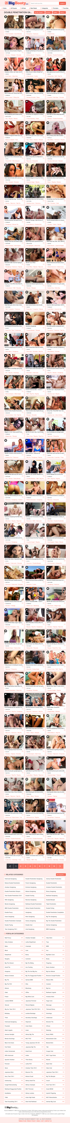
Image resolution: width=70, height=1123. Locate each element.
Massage (55, 1005)
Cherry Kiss (51, 457)
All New (23, 8)
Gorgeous (14, 971)
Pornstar (62, 97)
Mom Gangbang (30, 916)
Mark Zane (38, 753)
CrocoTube (51, 201)
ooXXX (28, 264)
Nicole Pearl (51, 817)
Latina (36, 76)
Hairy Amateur (14, 942)
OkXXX (7, 74)
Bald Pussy (14, 938)
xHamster (8, 603)
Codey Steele (36, 669)
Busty (35, 954)
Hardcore (36, 33)
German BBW (35, 979)
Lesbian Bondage (35, 1013)
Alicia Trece (30, 436)
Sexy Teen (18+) (14, 1076)
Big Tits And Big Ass (35, 971)
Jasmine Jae (51, 415)
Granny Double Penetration (53, 878)
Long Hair (11, 309)
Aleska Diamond (52, 266)
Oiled (14, 992)
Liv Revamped (30, 753)
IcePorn (50, 116)
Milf (56, 76)
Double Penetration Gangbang (34, 878)
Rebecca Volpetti (10, 139)
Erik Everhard (51, 563)
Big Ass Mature (55, 971)
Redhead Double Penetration (34, 904)
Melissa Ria (29, 648)
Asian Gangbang (9, 916)
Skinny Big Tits (35, 1034)
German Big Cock (55, 1101)
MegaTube (8, 116)
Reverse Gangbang (31, 899)
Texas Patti (8, 161)
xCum (49, 180)
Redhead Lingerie (55, 992)
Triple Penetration (51, 904)
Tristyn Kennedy (31, 118)
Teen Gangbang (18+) (11, 929)
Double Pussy (9, 912)
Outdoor (21, 499)
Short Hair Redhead (35, 1101)
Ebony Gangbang (51, 891)
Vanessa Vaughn (52, 690)
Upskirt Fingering (55, 1093)
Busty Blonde (17, 478)
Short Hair (29, 351)
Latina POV (35, 1063)
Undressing (14, 1080)
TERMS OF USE (22, 1121)
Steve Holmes (59, 415)
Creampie (35, 946)
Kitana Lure (29, 605)
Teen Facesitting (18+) (14, 1101)
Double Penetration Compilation (55, 912)
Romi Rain (29, 372)
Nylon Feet (55, 1063)
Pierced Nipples (35, 1005)
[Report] (22, 32)
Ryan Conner (16, 817)
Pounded (14, 1026)
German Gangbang (51, 925)
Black (32, 732)
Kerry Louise (9, 97)
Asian (35, 1030)
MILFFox (29, 31)
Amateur (8, 55)
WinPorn (29, 286)
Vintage (13, 605)
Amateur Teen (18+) (35, 1068)
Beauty (49, 648)
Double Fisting (50, 908)
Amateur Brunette (31, 97)
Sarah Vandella (9, 33)
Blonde (16, 118)
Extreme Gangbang (31, 887)
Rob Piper (56, 97)
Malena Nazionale (31, 499)
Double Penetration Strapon (12, 891)
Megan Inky (8, 436)
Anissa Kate (51, 76)
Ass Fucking (35, 967)
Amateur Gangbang (10, 887)
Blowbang (36, 605)
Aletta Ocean (60, 266)
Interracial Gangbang (11, 878)
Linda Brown (9, 288)
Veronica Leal (51, 393)
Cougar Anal (55, 1051)
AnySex (29, 688)
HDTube (29, 116)
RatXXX (49, 286)
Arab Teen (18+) (55, 1084)
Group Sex (29, 33)
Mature (14, 988)
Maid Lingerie (14, 1030)
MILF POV (35, 1038)
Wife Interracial (14, 1055)
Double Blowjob (31, 330)
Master (55, 1059)
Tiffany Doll (16, 97)
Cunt (35, 950)
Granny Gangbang (31, 920)
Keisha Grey (51, 288)
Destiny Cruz (9, 457)
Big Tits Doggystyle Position (35, 975)
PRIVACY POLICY (31, 1121)
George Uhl (59, 563)
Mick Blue (57, 288)
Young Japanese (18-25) (35, 1042)
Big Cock (29, 161)
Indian (35, 1055)
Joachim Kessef (31, 542)
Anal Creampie (9, 245)
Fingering (38, 55)
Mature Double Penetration (12, 883)
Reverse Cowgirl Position (55, 975)
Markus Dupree (9, 393)
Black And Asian (14, 1042)
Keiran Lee (8, 817)
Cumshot (35, 958)
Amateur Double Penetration (54, 887)
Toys (20, 859)
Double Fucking (30, 895)
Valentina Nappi (30, 182)
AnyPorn (50, 53)
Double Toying (9, 925)
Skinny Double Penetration (33, 908)
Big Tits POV (14, 984)
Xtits (7, 158)
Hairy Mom (55, 938)
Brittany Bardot (30, 55)
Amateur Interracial (52, 161)
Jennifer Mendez (31, 478)
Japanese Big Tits (35, 1047)
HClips (7, 751)
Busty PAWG (55, 1034)
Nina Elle (29, 669)
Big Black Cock (30, 203)
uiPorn (28, 222)
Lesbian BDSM (14, 1000)
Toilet (14, 1097)
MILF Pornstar (35, 1089)
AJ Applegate (30, 245)
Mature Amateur (14, 975)
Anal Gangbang (30, 929)
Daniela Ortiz (38, 224)
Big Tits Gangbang (51, 916)
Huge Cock (55, 1000)
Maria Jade (50, 838)
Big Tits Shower (14, 963)
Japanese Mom (14, 1072)
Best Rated (33, 8)
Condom (55, 984)
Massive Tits (35, 1072)
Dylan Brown (51, 245)
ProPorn (29, 95)
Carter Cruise (51, 669)
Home (4, 8)
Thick (14, 1017)
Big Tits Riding (35, 963)
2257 (42, 1121)
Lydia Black (51, 309)
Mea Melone (51, 351)
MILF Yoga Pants (55, 1055)
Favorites (65, 8)
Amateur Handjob (35, 938)
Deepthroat (40, 626)
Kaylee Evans (51, 33)
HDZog (28, 180)
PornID (7, 31)
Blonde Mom (55, 1042)
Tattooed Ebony (55, 1009)
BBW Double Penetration (12, 908)
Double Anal (29, 925)
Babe (38, 97)
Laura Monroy (30, 224)
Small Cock (35, 1051)
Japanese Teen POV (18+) (35, 1009)
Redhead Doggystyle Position (14, 1089)
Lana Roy (57, 457)
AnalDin (8, 264)
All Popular (14, 8)
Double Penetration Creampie (13, 920)
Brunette (19, 55)
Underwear (18, 330)
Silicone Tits (15, 224)
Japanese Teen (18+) (55, 1072)
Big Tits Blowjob (55, 1076)
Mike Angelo (18, 393)
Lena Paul (8, 711)
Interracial (35, 372)
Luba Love (8, 859)
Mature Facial (35, 1076)
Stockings (16, 372)
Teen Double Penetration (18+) (13, 895)
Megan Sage (58, 605)
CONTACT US (48, 1121)
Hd (48, 203)
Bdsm (49, 182)
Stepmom (35, 1021)
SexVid (49, 603)
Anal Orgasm (18, 245)
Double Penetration (58, 55)
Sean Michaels (18, 33)
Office (35, 992)
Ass (7, 118)
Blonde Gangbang (10, 904)
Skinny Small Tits (35, 1080)
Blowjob (13, 55)
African (55, 1026)
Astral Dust (37, 245)
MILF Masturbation (55, 1097)
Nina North (50, 605)
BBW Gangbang (50, 929)
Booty (55, 958)
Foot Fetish (14, 1047)
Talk (55, 1047)
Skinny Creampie (35, 1084)
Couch (55, 1080)
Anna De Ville (58, 309)
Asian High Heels (35, 1097)
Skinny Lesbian (35, 1093)
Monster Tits (55, 1021)
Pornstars (55, 8)
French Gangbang (31, 883)
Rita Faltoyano (16, 161)
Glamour (59, 775)
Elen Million (50, 139)
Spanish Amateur (14, 1059)
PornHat (29, 53)
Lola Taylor (8, 76)
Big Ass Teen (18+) (14, 1009)
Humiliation (14, 1093)
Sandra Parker (9, 415)
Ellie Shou (8, 521)
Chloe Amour (30, 76)
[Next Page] (60, 866)
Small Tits (8, 330)
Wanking (55, 1030)
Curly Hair (29, 309)
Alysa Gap (15, 76)
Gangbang (8, 224)
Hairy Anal (55, 1068)
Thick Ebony (35, 1059)
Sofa (58, 203)
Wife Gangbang (9, 899)
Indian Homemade (14, 1051)
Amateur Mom (55, 996)
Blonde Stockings (14, 1038)
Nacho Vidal (17, 648)
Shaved (14, 1005)
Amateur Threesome (11, 626)
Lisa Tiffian (29, 266)
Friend (14, 996)
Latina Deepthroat (35, 942)
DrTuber (29, 646)
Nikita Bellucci (51, 732)
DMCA (38, 1121)
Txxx (28, 434)
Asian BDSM (55, 1089)
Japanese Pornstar (35, 1000)
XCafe (7, 328)
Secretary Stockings (35, 1017)
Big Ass (11, 118)
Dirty (35, 984)
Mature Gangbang (31, 891)
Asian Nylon (35, 1026)
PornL (7, 391)
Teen (17, 139)
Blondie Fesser (9, 648)
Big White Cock (35, 996)
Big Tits (60, 76)
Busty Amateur (55, 967)
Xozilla (50, 137)
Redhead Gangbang (51, 895)
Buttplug (14, 1013)
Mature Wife (55, 979)
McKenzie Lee (30, 817)
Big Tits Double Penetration (53, 920)
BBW (55, 946)
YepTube (8, 53)
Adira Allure (9, 351)
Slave (14, 1068)
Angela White (51, 711)
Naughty (14, 958)
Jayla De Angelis (60, 245)
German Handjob (14, 1034)
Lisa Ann (50, 97)
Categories (44, 8)
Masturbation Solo (55, 1038)
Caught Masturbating (14, 1084)
